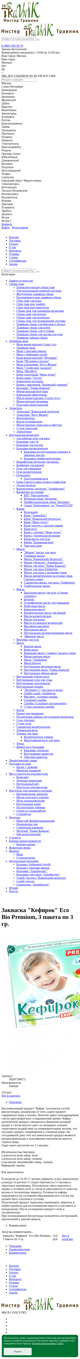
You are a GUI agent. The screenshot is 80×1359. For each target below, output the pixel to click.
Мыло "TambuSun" (36, 659)
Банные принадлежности (25, 841)
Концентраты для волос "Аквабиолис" (40, 488)
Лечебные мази (18, 341)
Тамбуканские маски (37, 586)
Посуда (13, 891)
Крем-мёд (22, 777)
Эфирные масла (34, 636)
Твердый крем (33, 545)
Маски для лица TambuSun (41, 569)
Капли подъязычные (29, 421)
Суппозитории (25, 857)
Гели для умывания (28, 468)
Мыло (20, 643)
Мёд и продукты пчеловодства (28, 773)
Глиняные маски (34, 555)
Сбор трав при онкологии (32, 307)
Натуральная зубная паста (32, 676)
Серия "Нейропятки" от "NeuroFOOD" (48, 505)
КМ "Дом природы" (36, 495)
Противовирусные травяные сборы (38, 297)
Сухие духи (23, 723)
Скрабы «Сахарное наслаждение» (45, 703)
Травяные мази (25, 347)
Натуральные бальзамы (24, 861)
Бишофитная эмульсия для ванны (37, 461)
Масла (20, 589)
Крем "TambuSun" (35, 515)
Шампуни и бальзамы (30, 747)
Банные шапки (25, 844)
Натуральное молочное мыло (42, 666)
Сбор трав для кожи (28, 300)
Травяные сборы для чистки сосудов (39, 334)
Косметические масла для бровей (45, 612)
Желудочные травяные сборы (35, 294)
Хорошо (18, 1351)
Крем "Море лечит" (36, 522)
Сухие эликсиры (27, 428)
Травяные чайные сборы (31, 337)
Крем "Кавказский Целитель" (43, 518)
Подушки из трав (20, 763)
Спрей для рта (25, 881)
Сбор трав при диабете (30, 304)
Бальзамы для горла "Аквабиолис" (38, 874)
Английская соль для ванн (33, 438)
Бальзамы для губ (27, 441)
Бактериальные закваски (32, 794)
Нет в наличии (10, 1095)
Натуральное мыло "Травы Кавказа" (47, 669)
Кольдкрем (31, 512)
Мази (19, 854)
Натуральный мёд (27, 783)
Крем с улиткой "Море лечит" (43, 532)
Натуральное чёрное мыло (40, 673)
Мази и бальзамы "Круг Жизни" (36, 364)
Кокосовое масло (34, 609)
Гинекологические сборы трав (35, 287)
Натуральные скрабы (29, 686)
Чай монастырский (28, 834)
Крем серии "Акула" (29, 377)
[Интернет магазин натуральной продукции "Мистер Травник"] (20, 21)
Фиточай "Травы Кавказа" (33, 830)
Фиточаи (14, 817)
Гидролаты (23, 475)
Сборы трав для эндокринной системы (41, 320)
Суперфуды (23, 814)
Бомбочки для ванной (30, 465)
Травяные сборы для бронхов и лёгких (40, 324)
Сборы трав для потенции (32, 317)
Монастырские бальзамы (32, 401)
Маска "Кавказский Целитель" (43, 559)
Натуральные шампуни (38, 753)
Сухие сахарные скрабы (39, 706)
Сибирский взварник (29, 827)
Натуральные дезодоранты (33, 683)
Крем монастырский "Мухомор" (36, 357)
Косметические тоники (38, 736)
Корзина (6, 224)
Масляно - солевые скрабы (41, 696)
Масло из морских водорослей (43, 622)
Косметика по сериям (30, 492)
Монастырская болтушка (32, 391)
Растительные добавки (30, 807)
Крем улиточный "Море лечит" (36, 374)
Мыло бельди (32, 663)
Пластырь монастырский (32, 404)
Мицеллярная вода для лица (42, 740)
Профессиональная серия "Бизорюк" (47, 502)
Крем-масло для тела (37, 539)
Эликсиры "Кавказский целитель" (38, 411)
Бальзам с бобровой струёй (33, 864)
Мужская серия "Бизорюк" (41, 498)
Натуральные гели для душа (34, 679)
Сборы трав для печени (31, 314)
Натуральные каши (28, 804)
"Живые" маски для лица (40, 552)
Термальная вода (27, 730)
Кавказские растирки (29, 381)
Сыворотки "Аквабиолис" (33, 884)
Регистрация (20, 227)
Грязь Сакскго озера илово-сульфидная (41, 482)
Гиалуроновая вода (36, 478)
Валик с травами (27, 767)
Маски (20, 549)
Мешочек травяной (28, 770)
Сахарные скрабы (35, 700)
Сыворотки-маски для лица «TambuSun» (49, 582)
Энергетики (24, 431)
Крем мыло (31, 649)
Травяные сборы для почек (33, 327)
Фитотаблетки (25, 418)
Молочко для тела (27, 639)
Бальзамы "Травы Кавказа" (33, 388)
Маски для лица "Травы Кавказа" (45, 565)
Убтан (20, 743)
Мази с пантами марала (31, 351)
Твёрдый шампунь (35, 757)
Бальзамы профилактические (42, 458)
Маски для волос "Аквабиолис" (44, 562)
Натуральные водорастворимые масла (48, 632)
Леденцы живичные (29, 780)
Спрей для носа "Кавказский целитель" (41, 877)
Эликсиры (15, 408)
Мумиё (13, 887)
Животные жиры (20, 847)
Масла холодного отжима (32, 797)
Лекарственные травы (23, 760)
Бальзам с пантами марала (32, 867)
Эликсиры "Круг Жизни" (32, 414)
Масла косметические (37, 616)
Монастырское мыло (37, 656)
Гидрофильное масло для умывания (46, 602)
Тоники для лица (27, 733)
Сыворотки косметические (33, 726)
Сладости (15, 837)
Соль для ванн (25, 720)
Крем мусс (30, 528)
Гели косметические (29, 471)
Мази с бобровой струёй (31, 354)
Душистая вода (26, 485)
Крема (20, 508)
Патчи (20, 710)
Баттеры (29, 599)
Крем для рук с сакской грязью (43, 525)
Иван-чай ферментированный (35, 820)
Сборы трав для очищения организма (40, 310)
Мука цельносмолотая (30, 800)
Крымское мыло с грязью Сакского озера (50, 653)
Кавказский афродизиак (31, 394)
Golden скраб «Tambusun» (40, 693)
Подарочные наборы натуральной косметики (45, 716)
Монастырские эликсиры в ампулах (39, 424)
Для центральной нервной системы (38, 290)
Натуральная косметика (24, 435)
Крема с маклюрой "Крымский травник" (42, 384)
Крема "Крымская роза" (39, 542)
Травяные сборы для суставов (35, 331)
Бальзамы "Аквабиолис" (31, 871)
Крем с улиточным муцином (42, 535)
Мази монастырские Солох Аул (36, 344)
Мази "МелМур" (26, 371)
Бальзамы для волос (36, 750)
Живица (14, 851)
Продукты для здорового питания (30, 790)
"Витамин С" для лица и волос (43, 690)
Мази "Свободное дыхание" (34, 367)
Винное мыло (32, 646)
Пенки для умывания (29, 713)
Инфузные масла (34, 606)
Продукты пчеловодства (31, 787)
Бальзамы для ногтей (29, 445)
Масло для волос (34, 619)
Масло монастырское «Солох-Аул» (38, 398)
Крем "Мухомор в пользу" (33, 361)
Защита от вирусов (21, 280)
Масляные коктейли (36, 626)
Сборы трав (16, 284)
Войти (5, 227)
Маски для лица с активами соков (45, 572)
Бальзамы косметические (32, 448)
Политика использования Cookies (47, 1343)
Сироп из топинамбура (31, 810)
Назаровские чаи (27, 824)
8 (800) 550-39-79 (12, 45)
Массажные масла (35, 629)
